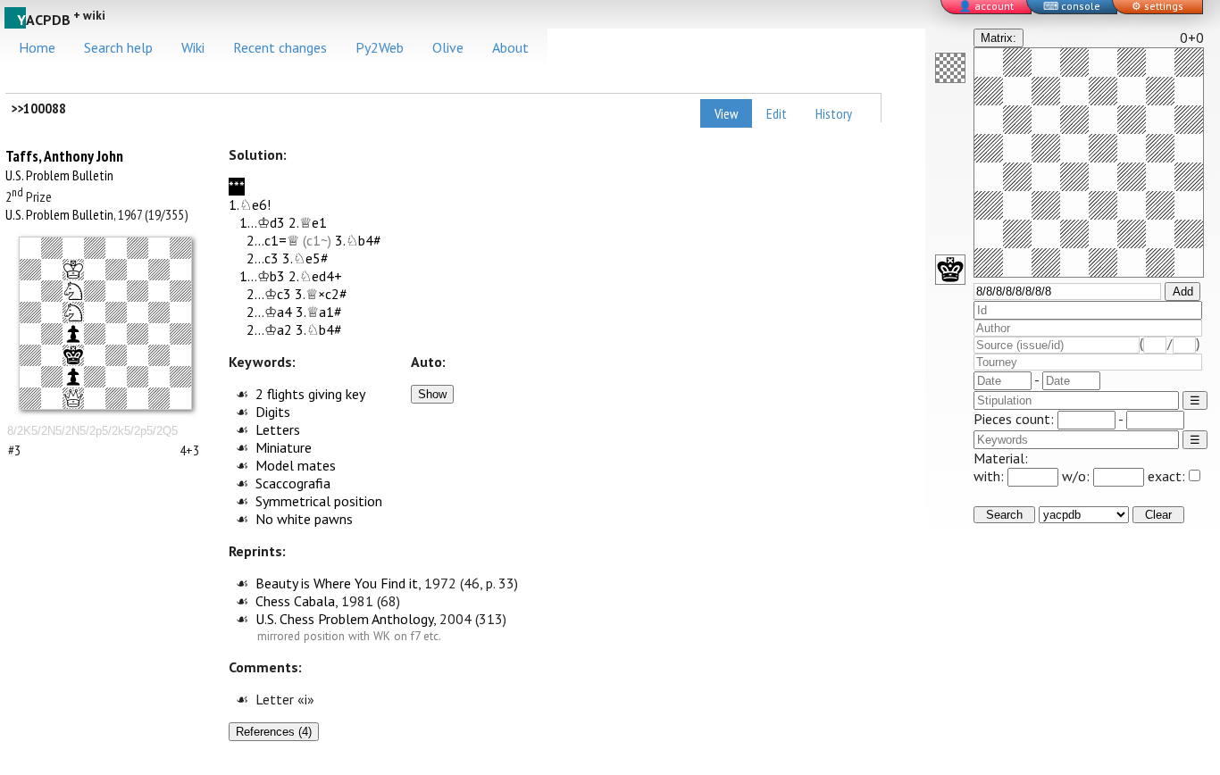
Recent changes (280, 47)
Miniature (283, 447)
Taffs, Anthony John (64, 156)
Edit (776, 113)
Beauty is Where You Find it (336, 583)
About (510, 47)
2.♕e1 (307, 222)
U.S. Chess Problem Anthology (344, 619)
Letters (277, 429)
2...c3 (263, 258)
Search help (118, 47)
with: (990, 476)
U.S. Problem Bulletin (59, 175)
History (833, 113)
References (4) (274, 731)
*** (237, 187)
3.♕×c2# (321, 294)
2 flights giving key (310, 394)
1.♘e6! (250, 204)
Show (432, 394)
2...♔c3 (269, 294)
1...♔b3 (262, 276)
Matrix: (998, 38)
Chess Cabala (295, 601)
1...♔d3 (262, 222)
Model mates (295, 465)
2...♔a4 (269, 312)
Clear (1158, 514)
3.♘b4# (358, 240)
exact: (1166, 476)
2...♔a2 (269, 329)
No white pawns (304, 519)
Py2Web (379, 47)
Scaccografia (292, 483)
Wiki (193, 47)
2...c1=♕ (273, 240)
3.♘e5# (305, 258)
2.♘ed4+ (315, 276)
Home (37, 47)
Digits (272, 412)
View (726, 113)
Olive (448, 47)
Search (1004, 514)
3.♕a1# (319, 312)
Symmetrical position (318, 501)
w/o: (1077, 476)
